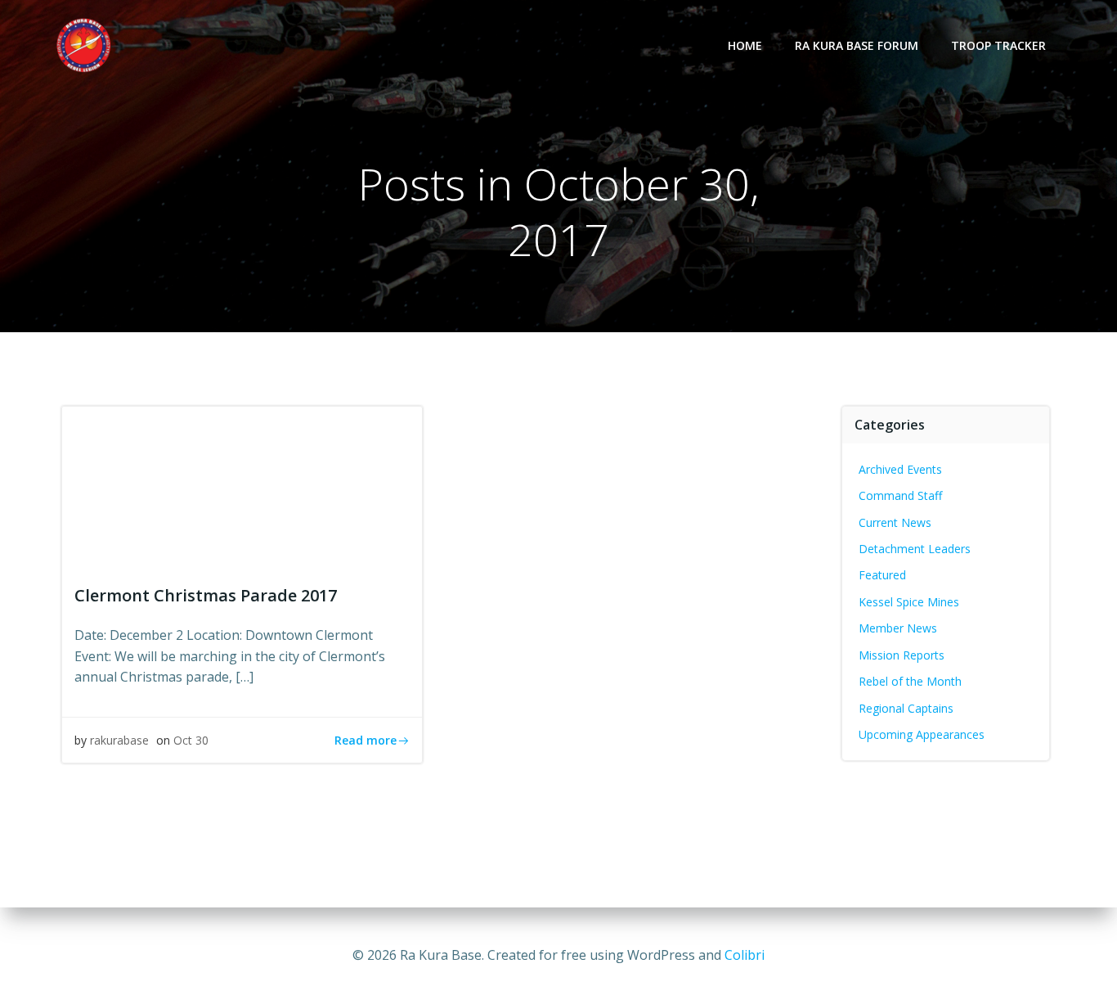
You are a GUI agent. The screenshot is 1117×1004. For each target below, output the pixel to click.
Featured (882, 575)
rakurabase (119, 740)
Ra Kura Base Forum (856, 45)
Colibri (744, 955)
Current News (895, 522)
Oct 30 (191, 740)
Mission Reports (901, 655)
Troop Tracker (998, 45)
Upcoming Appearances (922, 734)
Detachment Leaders (915, 548)
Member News (898, 628)
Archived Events (900, 469)
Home (745, 45)
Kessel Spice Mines (909, 602)
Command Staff (900, 495)
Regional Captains (906, 708)
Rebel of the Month (910, 681)
